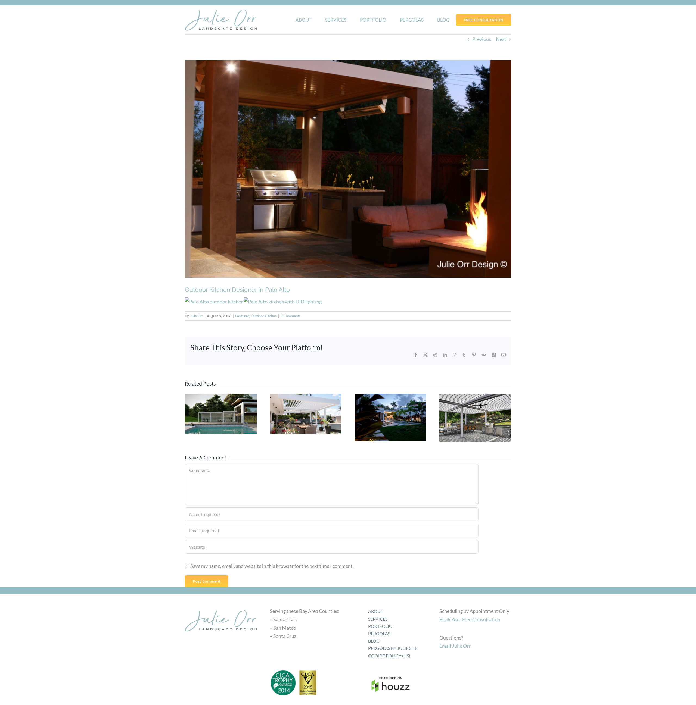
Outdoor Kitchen (264, 316)
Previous (481, 39)
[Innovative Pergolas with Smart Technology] (221, 414)
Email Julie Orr (455, 646)
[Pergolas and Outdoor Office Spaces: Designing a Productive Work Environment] (305, 414)
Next (501, 39)
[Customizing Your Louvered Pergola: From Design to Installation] (390, 417)
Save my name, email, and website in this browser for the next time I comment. (272, 566)
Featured (242, 316)
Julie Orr (196, 316)
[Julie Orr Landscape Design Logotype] (221, 608)
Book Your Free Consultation (469, 619)
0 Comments (291, 316)
